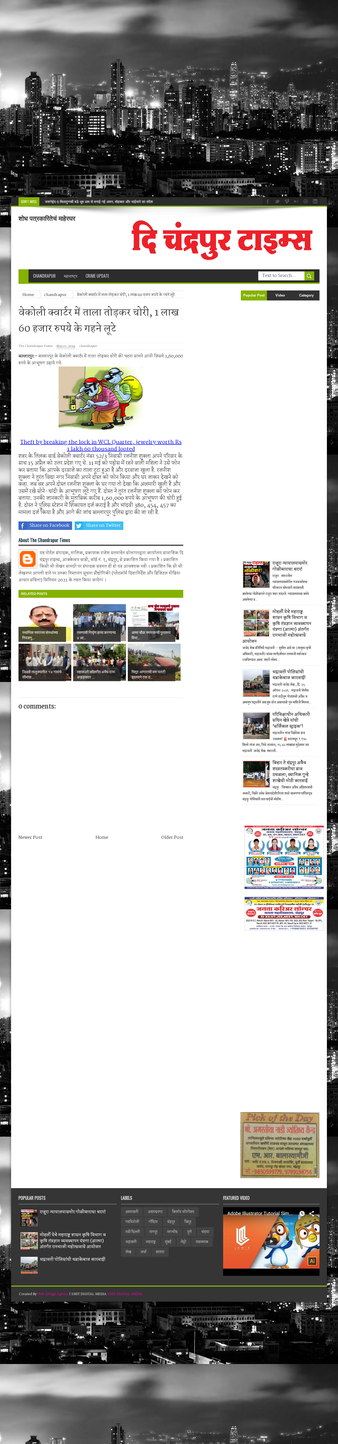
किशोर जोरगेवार (183, 1212)
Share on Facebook (49, 525)
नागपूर (153, 1232)
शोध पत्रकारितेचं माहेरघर (46, 218)
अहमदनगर (155, 1212)
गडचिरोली (132, 1222)
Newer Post (30, 837)
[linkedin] (314, 201)
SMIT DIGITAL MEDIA (124, 1294)
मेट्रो (183, 1242)
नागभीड (172, 1232)
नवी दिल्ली (132, 1232)
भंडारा (205, 1232)
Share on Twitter (103, 525)
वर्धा (143, 1252)
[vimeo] (285, 201)
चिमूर (188, 1222)
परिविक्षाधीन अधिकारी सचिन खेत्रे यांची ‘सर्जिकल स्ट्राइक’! (291, 720)
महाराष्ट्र (151, 1242)
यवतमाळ (202, 1242)
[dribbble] (305, 201)
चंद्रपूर (171, 1222)
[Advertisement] (158, 98)
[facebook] (266, 201)
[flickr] (295, 201)
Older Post (172, 837)
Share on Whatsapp (157, 525)
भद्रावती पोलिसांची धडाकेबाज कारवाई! (70, 201)
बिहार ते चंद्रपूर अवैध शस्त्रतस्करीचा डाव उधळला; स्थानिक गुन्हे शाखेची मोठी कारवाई (291, 771)
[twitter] (276, 201)
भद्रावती (131, 1242)
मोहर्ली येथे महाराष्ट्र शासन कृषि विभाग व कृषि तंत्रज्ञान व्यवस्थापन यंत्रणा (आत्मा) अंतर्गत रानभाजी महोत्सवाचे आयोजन (276, 626)
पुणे (189, 1232)
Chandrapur (44, 276)
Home (102, 837)
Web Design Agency (52, 1294)
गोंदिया (153, 1222)
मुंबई (168, 1242)
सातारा (160, 1252)
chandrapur (88, 346)
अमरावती (131, 1212)
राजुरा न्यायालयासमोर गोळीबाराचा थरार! (290, 566)
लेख (128, 1252)
